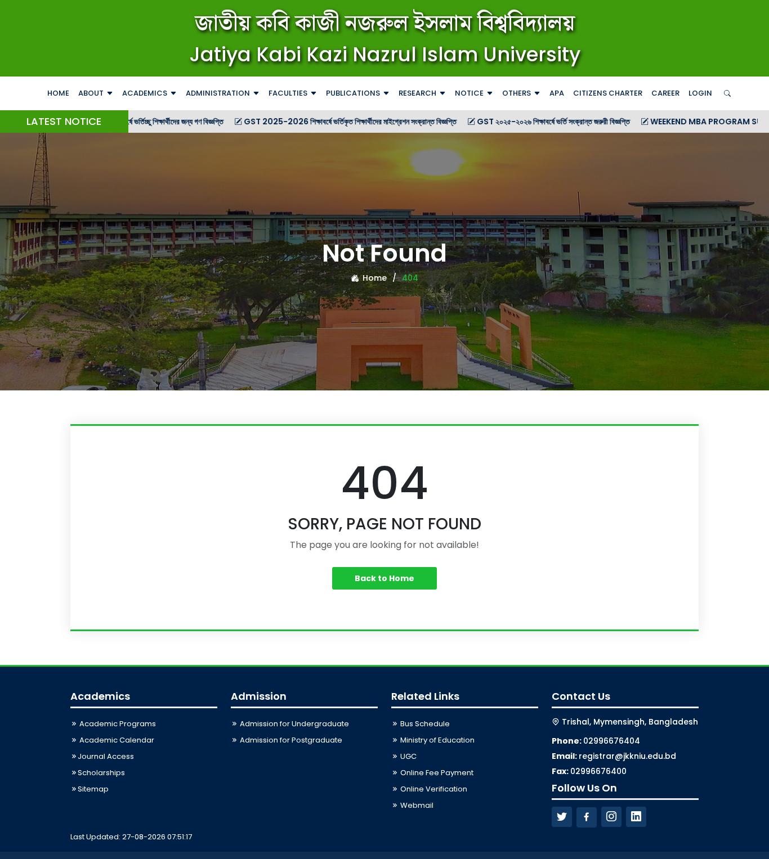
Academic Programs (117, 723)
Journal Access (106, 756)
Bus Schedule (424, 723)
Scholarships (101, 772)
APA (556, 93)
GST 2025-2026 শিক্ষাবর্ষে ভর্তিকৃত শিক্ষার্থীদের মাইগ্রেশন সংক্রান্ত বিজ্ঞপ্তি (318, 121)
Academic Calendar (116, 740)
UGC (408, 756)
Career (665, 93)
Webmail (416, 805)
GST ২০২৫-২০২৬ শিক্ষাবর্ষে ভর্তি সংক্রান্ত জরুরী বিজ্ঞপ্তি (521, 121)
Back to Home (384, 578)
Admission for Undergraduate (293, 723)
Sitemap (93, 789)
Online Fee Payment (436, 772)
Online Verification (433, 789)
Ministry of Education (437, 740)
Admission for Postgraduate (290, 740)
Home (58, 93)
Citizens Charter (607, 93)
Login (700, 93)
